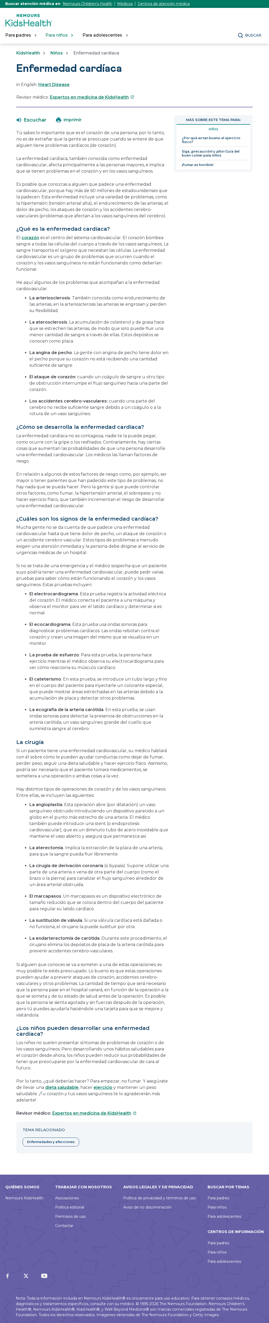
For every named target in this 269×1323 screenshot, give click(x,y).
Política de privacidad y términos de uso (159, 1198)
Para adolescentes (224, 1216)
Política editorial (69, 1207)
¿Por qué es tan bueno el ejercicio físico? (211, 140)
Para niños (217, 1207)
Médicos (125, 3)
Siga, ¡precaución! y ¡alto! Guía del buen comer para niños (211, 153)
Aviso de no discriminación (147, 1207)
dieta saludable (62, 1087)
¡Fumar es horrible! (197, 165)
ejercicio (103, 1087)
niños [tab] (213, 129)
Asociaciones (67, 1198)
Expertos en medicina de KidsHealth (92, 97)
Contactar (64, 1225)
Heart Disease (54, 84)
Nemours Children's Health (87, 3)
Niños (56, 53)
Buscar (253, 35)
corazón (30, 237)
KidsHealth (28, 53)
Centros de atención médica (164, 3)
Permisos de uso (70, 1216)
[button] (31, 120)
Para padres (218, 1198)
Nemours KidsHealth (24, 1198)
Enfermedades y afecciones (51, 1142)
